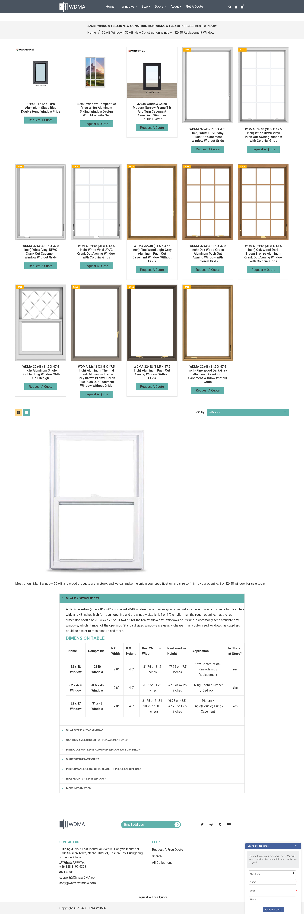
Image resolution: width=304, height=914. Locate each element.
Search (157, 856)
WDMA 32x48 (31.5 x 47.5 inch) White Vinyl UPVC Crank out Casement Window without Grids (40, 251)
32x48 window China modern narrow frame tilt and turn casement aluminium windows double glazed (152, 111)
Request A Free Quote (167, 850)
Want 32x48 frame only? (82, 759)
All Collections (162, 863)
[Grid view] (18, 412)
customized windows (207, 625)
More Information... (79, 788)
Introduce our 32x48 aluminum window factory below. (103, 749)
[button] (273, 846)
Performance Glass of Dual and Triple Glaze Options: (103, 768)
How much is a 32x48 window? (86, 778)
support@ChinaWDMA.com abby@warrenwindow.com (78, 877)
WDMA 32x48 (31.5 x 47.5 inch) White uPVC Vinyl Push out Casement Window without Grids (207, 135)
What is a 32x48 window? (82, 598)
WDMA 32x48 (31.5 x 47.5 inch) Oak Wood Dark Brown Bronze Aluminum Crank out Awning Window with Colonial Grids (263, 253)
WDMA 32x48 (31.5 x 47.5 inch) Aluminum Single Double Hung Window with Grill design (41, 372)
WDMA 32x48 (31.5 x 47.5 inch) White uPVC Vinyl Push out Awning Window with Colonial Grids (263, 135)
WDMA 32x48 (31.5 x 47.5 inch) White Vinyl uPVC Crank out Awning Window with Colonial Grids (96, 251)
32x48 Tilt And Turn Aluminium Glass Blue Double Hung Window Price (40, 107)
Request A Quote (41, 120)
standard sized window (190, 609)
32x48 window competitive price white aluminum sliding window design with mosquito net (96, 109)
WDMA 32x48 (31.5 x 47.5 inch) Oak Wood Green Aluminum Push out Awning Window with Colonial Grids (207, 253)
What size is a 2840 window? (85, 730)
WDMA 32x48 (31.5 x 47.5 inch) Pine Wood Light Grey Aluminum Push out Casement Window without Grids (152, 253)
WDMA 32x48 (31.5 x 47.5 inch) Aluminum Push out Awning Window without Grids (152, 372)
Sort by (199, 412)
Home (91, 32)
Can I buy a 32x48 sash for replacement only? (97, 739)
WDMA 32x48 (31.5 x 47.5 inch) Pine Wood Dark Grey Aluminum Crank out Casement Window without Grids (207, 374)
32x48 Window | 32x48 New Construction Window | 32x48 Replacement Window (158, 32)
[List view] (26, 412)
